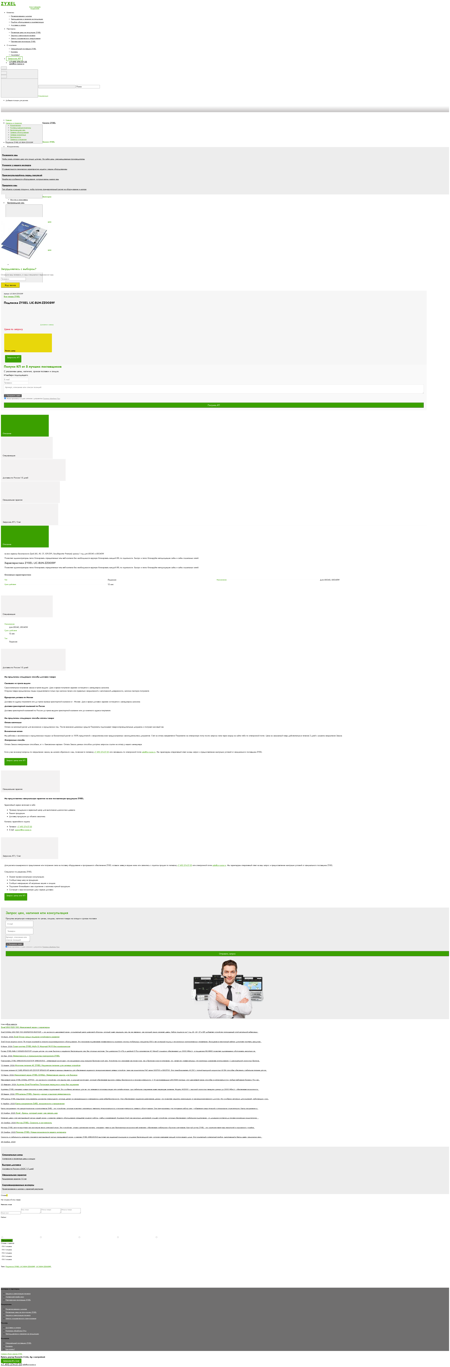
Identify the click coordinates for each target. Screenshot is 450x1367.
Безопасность (15, 137)
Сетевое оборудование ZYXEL (11, 1354)
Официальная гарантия (13, 499)
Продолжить (7, 1240)
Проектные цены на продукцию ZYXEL (26, 32)
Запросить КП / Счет (12, 522)
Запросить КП (14, 58)
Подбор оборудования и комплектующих (27, 22)
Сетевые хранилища (18, 134)
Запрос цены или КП (15, 760)
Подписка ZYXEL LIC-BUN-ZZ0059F (20, 1266)
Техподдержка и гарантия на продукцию (27, 19)
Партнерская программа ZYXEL (23, 41)
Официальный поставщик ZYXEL (23, 48)
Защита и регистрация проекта (23, 35)
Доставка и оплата (18, 25)
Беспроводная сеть (17, 130)
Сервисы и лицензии (18, 139)
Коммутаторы (15, 125)
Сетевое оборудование (19, 132)
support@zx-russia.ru (23, 829)
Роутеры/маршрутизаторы (20, 127)
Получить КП (214, 405)
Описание (7, 433)
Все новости (12, 1024)
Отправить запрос (227, 953)
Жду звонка (10, 285)
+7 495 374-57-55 (18, 61)
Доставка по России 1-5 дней (16, 477)
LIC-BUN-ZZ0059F (43, 1266)
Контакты (14, 52)
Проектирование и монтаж (21, 16)
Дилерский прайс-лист (15, 1296)
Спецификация (9, 455)
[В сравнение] (19, 215)
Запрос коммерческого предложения (25, 38)
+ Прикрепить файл (12, 395)
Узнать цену (10, 350)
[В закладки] (54, 215)
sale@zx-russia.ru (16, 63)
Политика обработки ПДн (51, 398)
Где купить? (15, 55)
